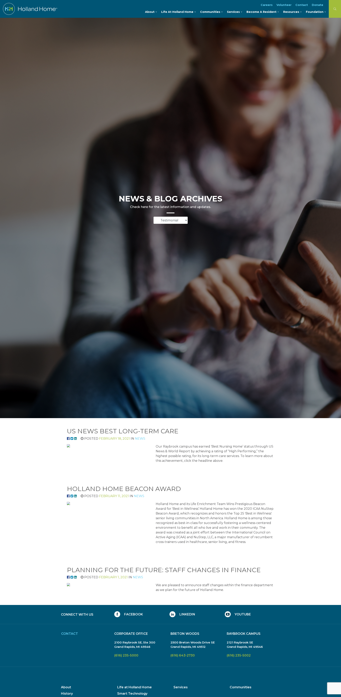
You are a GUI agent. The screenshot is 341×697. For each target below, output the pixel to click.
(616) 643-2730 (182, 655)
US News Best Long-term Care (122, 431)
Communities (240, 687)
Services (180, 687)
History (67, 693)
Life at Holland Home (134, 687)
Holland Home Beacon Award (124, 489)
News (140, 438)
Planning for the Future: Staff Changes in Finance (164, 570)
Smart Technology (132, 693)
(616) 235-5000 (126, 655)
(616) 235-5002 (239, 655)
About (66, 687)
